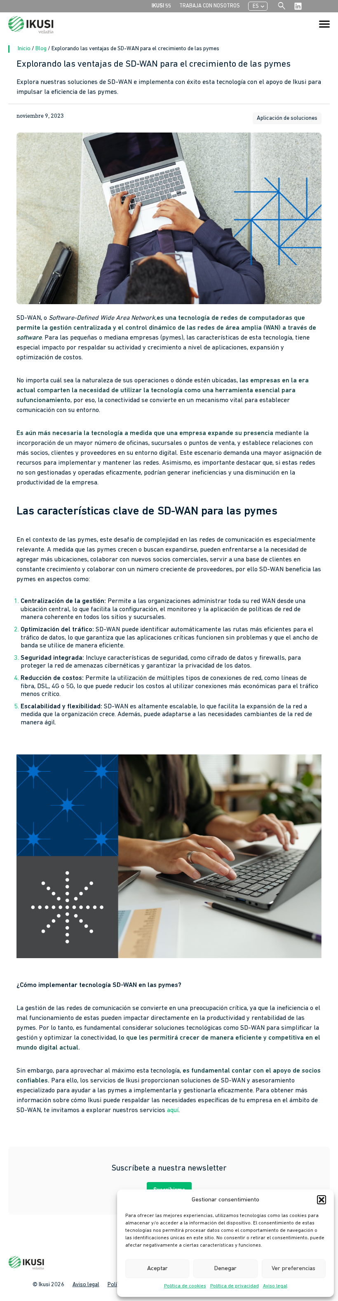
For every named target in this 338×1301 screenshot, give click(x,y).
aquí (172, 1110)
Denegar (225, 1269)
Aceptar (157, 1269)
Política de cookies (185, 1286)
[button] (321, 1200)
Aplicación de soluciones (287, 118)
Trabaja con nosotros (209, 6)
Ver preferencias (293, 1269)
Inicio (25, 49)
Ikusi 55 (161, 6)
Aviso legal (275, 1286)
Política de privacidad (234, 1286)
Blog (41, 49)
